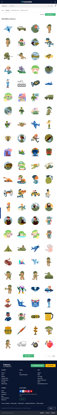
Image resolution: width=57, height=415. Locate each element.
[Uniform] (49, 69)
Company (3, 387)
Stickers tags (4, 383)
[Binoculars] (8, 97)
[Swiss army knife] (21, 330)
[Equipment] (35, 42)
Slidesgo (53, 412)
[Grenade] (49, 344)
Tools (21, 370)
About (2, 390)
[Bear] (49, 152)
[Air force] (8, 28)
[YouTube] (31, 391)
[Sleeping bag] (35, 316)
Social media (22, 387)
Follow (39, 381)
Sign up (22, 399)
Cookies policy (21, 403)
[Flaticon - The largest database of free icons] (26, 2)
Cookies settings (39, 403)
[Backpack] (8, 330)
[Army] (21, 42)
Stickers (7, 10)
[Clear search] (48, 6)
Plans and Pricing (5, 398)
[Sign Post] (35, 330)
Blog (2, 396)
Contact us (3, 392)
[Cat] (21, 69)
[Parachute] (49, 111)
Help (39, 370)
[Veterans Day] (21, 97)
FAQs (39, 374)
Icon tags (3, 381)
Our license (3, 394)
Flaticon (47, 412)
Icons (2, 10)
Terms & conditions (5, 403)
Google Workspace (23, 374)
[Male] (21, 316)
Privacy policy (14, 403)
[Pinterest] (26, 391)
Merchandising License (43, 383)
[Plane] (35, 56)
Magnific (42, 412)
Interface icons (24, 10)
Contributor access (38, 365)
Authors (3, 372)
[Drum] (8, 275)
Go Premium (50, 365)
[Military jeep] (21, 165)
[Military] (35, 28)
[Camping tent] (8, 248)
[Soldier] (49, 28)
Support (39, 372)
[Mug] (49, 316)
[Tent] (21, 261)
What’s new (3, 399)
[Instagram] (28, 391)
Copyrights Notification (30, 403)
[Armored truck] (49, 97)
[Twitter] (23, 391)
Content (3, 370)
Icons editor (40, 378)
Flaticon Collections (42, 380)
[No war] (49, 248)
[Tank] (21, 83)
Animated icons (15, 10)
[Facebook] (20, 391)
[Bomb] (8, 261)
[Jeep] (21, 28)
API (20, 372)
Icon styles (40, 376)
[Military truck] (8, 165)
